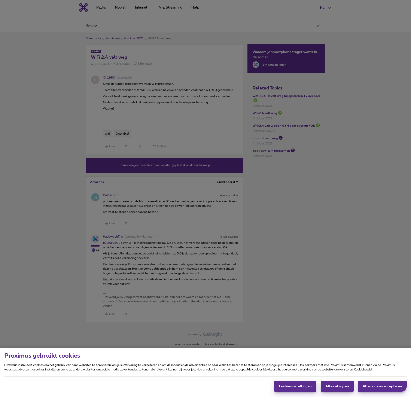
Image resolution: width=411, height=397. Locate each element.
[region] (205, 372)
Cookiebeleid (363, 369)
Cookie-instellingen (295, 386)
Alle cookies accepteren (382, 386)
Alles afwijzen (337, 386)
